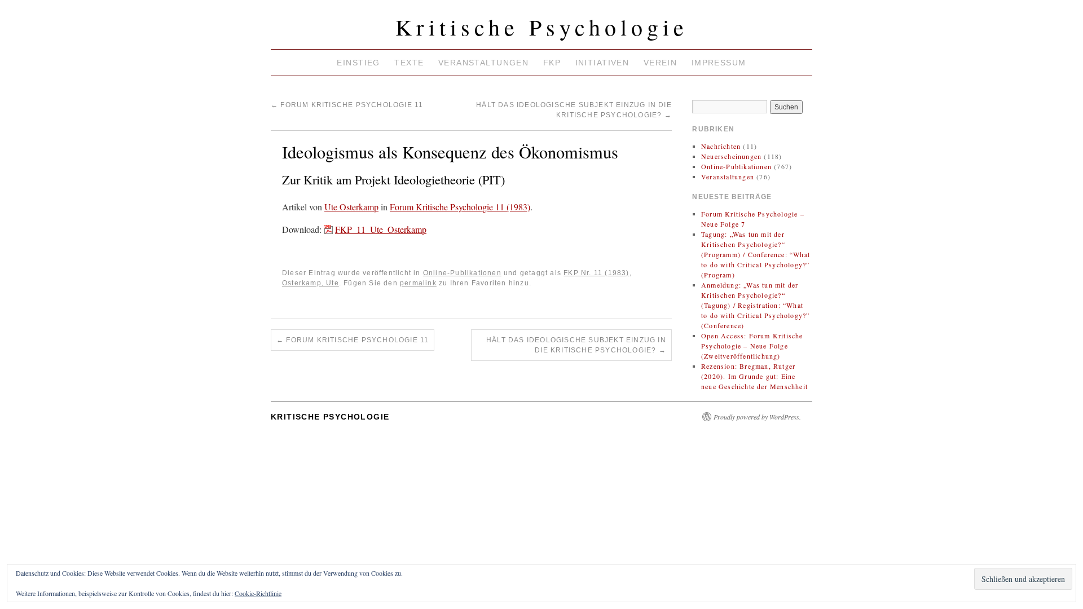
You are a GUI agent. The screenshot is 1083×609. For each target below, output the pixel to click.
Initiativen (602, 62)
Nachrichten (721, 146)
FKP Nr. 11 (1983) (596, 273)
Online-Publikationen (462, 273)
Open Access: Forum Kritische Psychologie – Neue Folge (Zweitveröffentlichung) (752, 345)
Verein (660, 62)
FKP (552, 62)
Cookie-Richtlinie (258, 593)
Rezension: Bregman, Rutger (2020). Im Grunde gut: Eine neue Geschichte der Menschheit (754, 376)
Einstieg (358, 62)
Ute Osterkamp (351, 207)
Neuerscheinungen (731, 156)
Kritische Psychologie (541, 27)
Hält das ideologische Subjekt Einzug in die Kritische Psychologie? (576, 345)
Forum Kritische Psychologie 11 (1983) (460, 207)
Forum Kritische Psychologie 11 (347, 105)
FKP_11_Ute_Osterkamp (380, 229)
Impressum (719, 62)
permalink (418, 283)
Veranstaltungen (483, 62)
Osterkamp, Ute (310, 283)
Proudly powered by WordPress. (757, 416)
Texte (409, 62)
